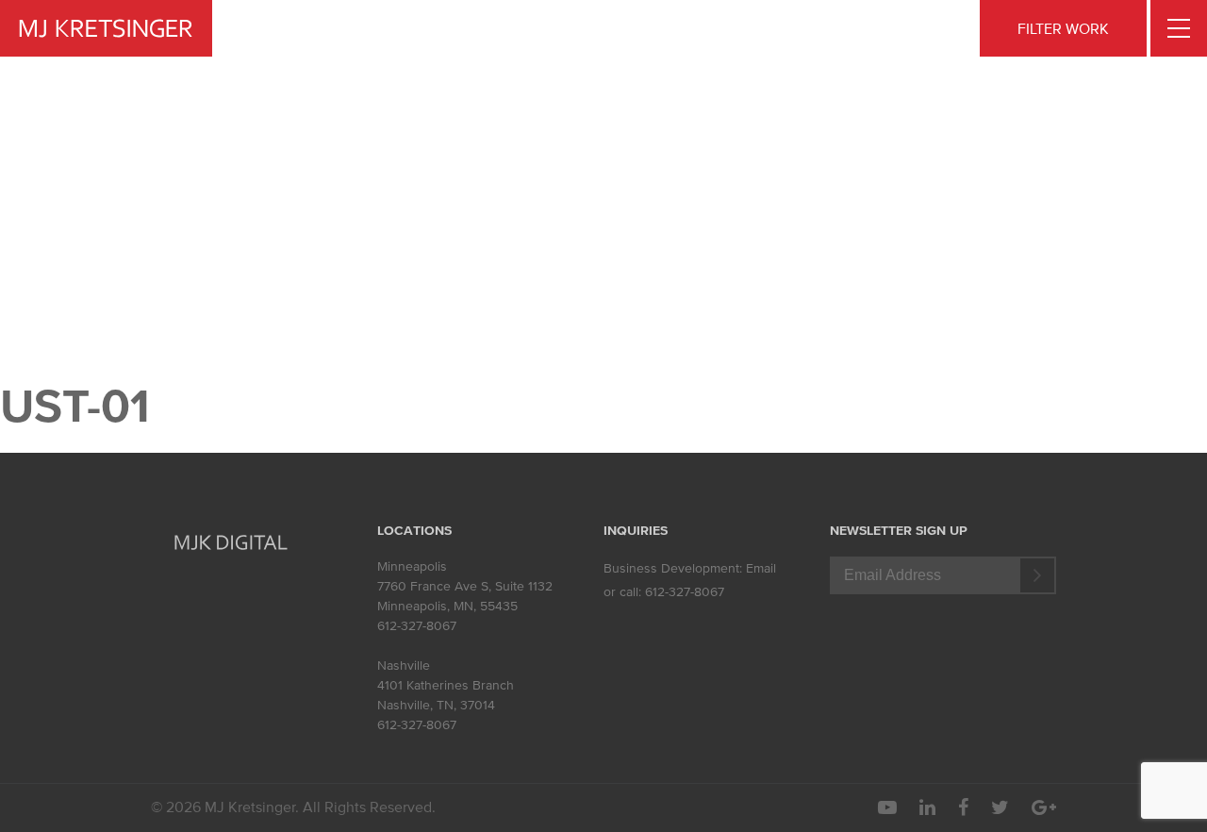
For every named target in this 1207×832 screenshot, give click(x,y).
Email (761, 568)
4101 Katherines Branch (445, 685)
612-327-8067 (416, 626)
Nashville (403, 665)
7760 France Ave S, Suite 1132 (465, 586)
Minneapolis (412, 566)
